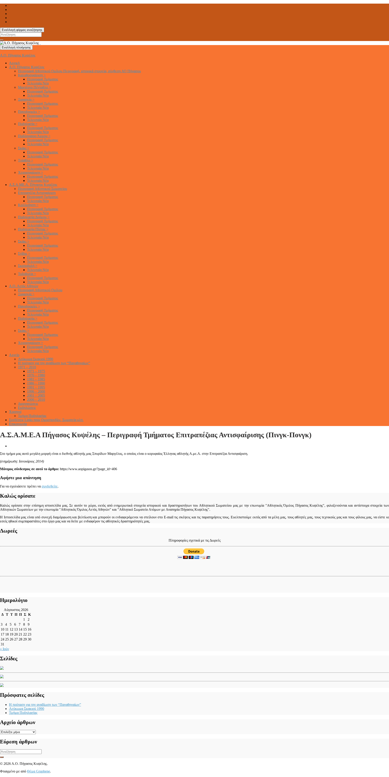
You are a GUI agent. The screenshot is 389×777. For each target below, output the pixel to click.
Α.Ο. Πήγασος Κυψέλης (17, 55)
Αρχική (14, 63)
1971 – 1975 (36, 371)
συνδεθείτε (50, 486)
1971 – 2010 (27, 367)
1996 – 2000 (36, 391)
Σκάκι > (23, 148)
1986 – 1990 (36, 383)
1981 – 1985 (36, 379)
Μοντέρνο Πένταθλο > (34, 87)
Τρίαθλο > (25, 160)
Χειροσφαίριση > (30, 172)
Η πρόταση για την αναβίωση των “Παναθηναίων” (54, 363)
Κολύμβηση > (28, 205)
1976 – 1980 (36, 375)
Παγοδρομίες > (29, 112)
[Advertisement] (26, 566)
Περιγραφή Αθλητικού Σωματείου (42, 189)
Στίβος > (24, 253)
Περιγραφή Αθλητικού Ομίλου (79, 71)
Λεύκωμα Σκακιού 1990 (35, 359)
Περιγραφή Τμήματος (42, 79)
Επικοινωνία (18, 424)
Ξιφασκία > (26, 99)
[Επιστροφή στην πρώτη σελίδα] (40, 43)
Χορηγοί (15, 412)
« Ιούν (4, 649)
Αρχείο (14, 355)
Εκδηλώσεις (27, 408)
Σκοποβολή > (27, 266)
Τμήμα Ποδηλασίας (32, 416)
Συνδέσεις (46, 420)
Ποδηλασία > (27, 124)
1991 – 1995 (36, 387)
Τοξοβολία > (27, 274)
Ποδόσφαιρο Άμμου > (34, 136)
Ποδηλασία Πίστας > (33, 229)
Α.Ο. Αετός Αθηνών (23, 286)
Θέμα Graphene (38, 771)
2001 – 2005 (36, 395)
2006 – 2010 (36, 399)
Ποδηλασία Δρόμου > (34, 217)
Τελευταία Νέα (38, 83)
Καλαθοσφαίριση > (32, 75)
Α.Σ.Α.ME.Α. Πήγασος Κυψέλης (33, 185)
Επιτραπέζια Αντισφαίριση (37, 193)
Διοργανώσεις (28, 404)
